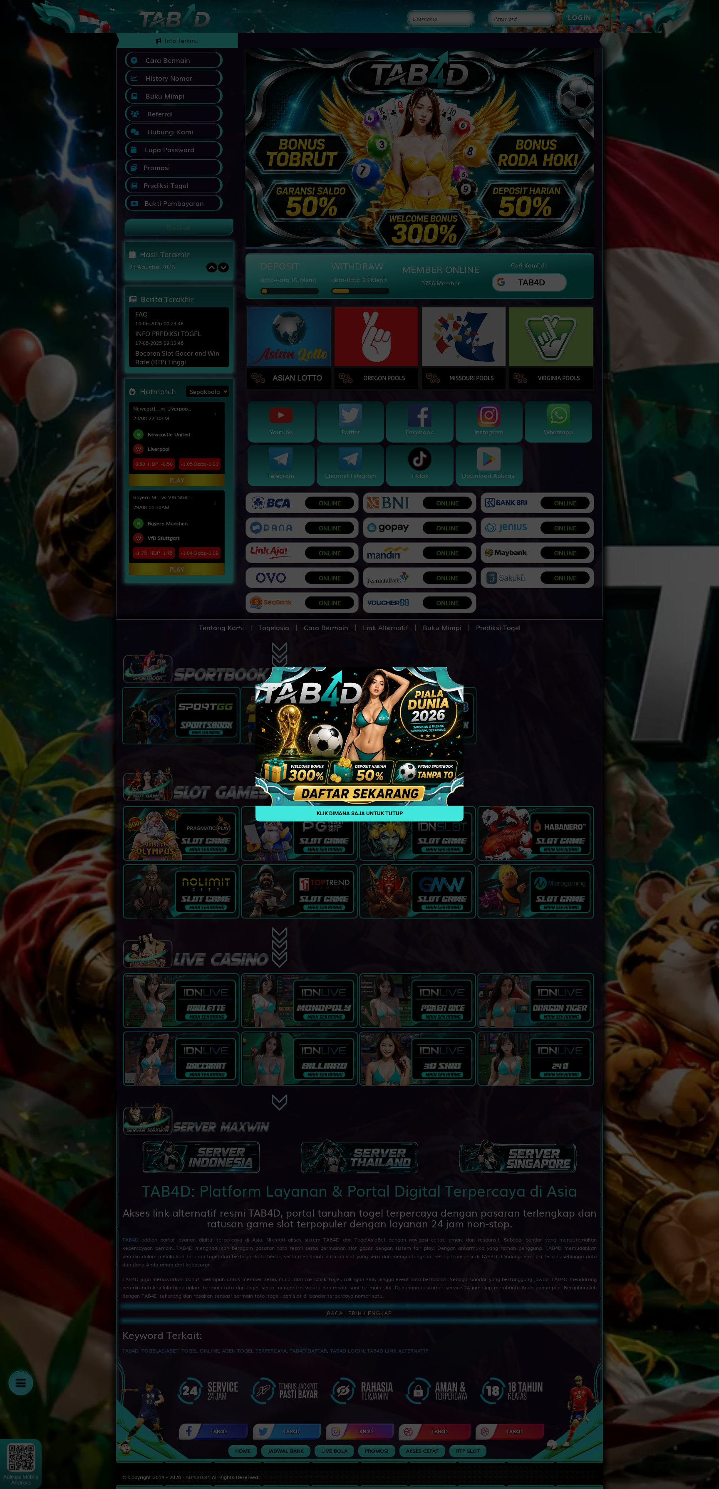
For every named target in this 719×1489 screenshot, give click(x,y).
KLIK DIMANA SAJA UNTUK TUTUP (360, 814)
